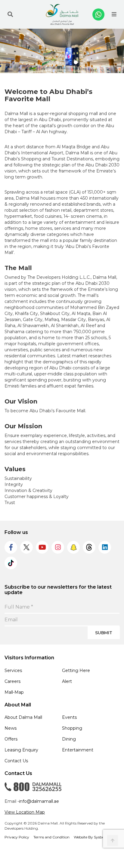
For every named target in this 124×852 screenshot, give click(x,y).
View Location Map (25, 812)
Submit (103, 632)
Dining (69, 739)
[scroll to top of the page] (112, 840)
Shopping (72, 728)
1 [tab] (48, 62)
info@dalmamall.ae (39, 801)
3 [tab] (67, 62)
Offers (11, 739)
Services (13, 670)
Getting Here (76, 670)
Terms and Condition (51, 837)
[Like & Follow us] (11, 547)
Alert (67, 681)
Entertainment (77, 750)
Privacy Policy (17, 837)
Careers (12, 681)
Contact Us (16, 761)
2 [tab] (57, 62)
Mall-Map (14, 692)
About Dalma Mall (23, 717)
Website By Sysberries (92, 837)
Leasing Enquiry (21, 750)
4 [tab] (76, 62)
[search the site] (10, 14)
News (11, 728)
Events (69, 717)
